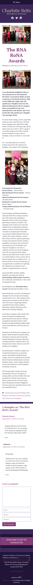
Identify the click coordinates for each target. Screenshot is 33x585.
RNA (28, 393)
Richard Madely (20, 393)
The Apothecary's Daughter (11, 398)
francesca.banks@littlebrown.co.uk (15, 560)
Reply (6, 437)
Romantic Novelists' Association (13, 396)
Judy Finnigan (9, 393)
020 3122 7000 (23, 558)
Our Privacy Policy (16, 571)
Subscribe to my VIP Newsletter (17, 541)
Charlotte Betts (7, 580)
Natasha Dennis (8, 416)
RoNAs (27, 396)
